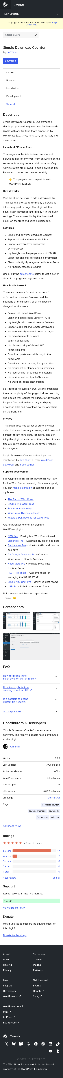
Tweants (15, 1036)
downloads (54, 811)
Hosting (7, 964)
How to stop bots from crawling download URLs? (17, 689)
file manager (42, 817)
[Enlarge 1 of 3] (26, 616)
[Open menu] (58, 4)
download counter (50, 805)
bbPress (9, 1017)
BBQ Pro (13, 536)
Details (10, 72)
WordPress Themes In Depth (24, 513)
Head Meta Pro (16, 563)
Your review (9, 877)
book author (27, 464)
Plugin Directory (11, 13)
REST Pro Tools (17, 572)
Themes (37, 959)
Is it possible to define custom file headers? (15, 700)
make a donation (22, 487)
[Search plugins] (35, 35)
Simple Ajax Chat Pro (19, 581)
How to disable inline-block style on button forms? (19, 677)
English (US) (54, 797)
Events (37, 985)
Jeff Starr (12, 52)
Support (10, 104)
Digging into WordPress (21, 503)
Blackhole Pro (15, 540)
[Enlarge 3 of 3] (55, 637)
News (6, 959)
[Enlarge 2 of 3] (55, 616)
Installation (12, 88)
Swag (37, 996)
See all (56, 877)
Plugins (37, 964)
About (6, 954)
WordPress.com (13, 1006)
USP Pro (12, 586)
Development (13, 96)
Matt (7, 1011)
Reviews (11, 80)
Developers (9, 991)
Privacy (7, 970)
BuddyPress (11, 1022)
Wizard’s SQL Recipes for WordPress (28, 517)
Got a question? (12, 711)
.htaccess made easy (20, 508)
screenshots (27, 273)
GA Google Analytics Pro (21, 554)
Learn (6, 980)
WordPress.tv (12, 996)
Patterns (38, 970)
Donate (38, 991)
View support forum (14, 907)
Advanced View (12, 825)
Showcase (39, 954)
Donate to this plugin (14, 935)
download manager (37, 811)
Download (10, 60)
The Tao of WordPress (20, 499)
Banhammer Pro (17, 545)
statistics (55, 817)
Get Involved (40, 980)
